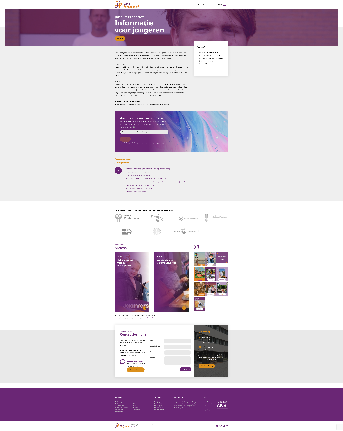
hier (161, 124)
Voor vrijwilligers (159, 404)
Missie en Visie (137, 404)
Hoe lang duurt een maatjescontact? (139, 172)
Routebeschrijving (207, 366)
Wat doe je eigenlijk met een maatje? (139, 175)
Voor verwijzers (158, 408)
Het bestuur (136, 402)
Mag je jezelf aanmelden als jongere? (139, 188)
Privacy (133, 426)
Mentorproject (119, 404)
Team (134, 406)
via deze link (150, 318)
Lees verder (120, 38)
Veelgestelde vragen (136, 370)
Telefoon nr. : (154, 352)
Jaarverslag (136, 409)
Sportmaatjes (119, 411)
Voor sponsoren (159, 409)
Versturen (186, 369)
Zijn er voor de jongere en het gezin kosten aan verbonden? (147, 179)
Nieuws (135, 408)
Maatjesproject (119, 402)
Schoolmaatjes (119, 409)
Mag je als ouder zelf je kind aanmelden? (140, 185)
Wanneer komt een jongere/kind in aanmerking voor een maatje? (149, 169)
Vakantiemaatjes (120, 406)
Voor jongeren (158, 402)
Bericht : (153, 358)
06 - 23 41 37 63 (203, 5)
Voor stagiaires (158, 406)
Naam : (152, 340)
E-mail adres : (155, 346)
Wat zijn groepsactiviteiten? (136, 192)
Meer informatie (209, 410)
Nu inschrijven (178, 408)
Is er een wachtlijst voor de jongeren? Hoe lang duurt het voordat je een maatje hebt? (156, 182)
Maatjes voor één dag (121, 408)
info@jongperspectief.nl (211, 350)
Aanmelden (125, 139)
